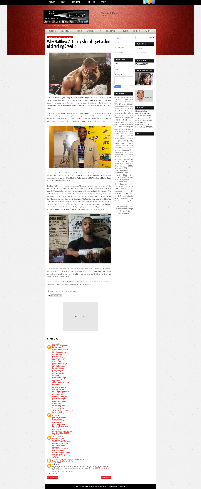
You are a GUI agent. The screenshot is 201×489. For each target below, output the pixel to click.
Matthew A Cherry (60, 37)
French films (120, 120)
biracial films (120, 175)
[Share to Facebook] (58, 295)
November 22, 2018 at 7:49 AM (62, 461)
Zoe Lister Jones (127, 164)
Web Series (91, 31)
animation (124, 170)
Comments (142, 53)
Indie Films (52, 31)
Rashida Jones (123, 150)
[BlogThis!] (54, 295)
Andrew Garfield (120, 97)
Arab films (129, 99)
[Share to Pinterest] (60, 295)
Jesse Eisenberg (124, 127)
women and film (120, 201)
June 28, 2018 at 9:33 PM (61, 433)
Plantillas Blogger (102, 486)
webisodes (124, 198)
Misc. (123, 140)
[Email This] (51, 295)
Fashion (148, 31)
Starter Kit (120, 47)
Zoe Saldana (121, 166)
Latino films (126, 136)
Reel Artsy (79, 486)
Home (79, 477)
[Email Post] (49, 295)
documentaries (120, 182)
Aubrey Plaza (126, 104)
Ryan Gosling (128, 154)
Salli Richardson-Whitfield (125, 157)
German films (119, 122)
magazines (118, 191)
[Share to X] (56, 295)
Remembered (118, 152)
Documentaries (66, 31)
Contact (52, 2)
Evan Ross (121, 115)
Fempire (127, 118)
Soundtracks (111, 31)
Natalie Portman (119, 143)
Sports (103, 2)
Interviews (124, 31)
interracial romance (123, 186)
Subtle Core (91, 2)
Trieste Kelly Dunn (123, 159)
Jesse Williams (119, 129)
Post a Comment (52, 473)
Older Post (105, 478)
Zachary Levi (119, 161)
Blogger (127, 213)
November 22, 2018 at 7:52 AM (62, 471)
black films (119, 177)
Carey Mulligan (126, 111)
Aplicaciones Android (118, 486)
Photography (76, 2)
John (53, 344)
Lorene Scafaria (119, 138)
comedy (125, 179)
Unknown (55, 412)
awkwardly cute (121, 173)
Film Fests (136, 31)
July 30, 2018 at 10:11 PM (61, 456)
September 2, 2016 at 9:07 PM (62, 410)
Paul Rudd (129, 148)
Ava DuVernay (119, 106)
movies (69, 37)
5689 (53, 435)
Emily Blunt (118, 113)
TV (100, 31)
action (130, 168)
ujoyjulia (55, 457)
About (63, 2)
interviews (124, 189)
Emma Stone (128, 113)
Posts (140, 49)
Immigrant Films (127, 124)
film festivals (120, 184)
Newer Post (52, 478)
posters (118, 193)
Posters (79, 31)
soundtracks (128, 196)
